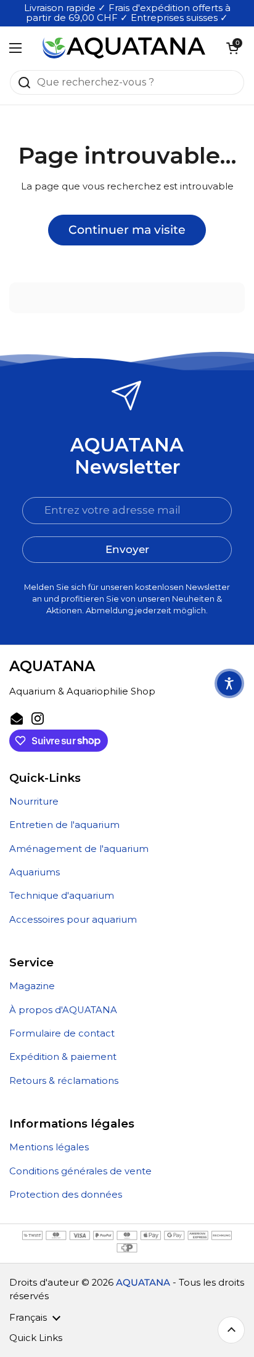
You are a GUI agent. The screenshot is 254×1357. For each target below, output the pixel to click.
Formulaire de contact (62, 1033)
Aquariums (34, 872)
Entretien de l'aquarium (64, 824)
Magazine (32, 986)
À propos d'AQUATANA (63, 1010)
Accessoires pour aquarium (73, 919)
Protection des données (65, 1194)
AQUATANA (143, 1282)
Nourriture (34, 801)
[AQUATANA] (124, 48)
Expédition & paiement (63, 1056)
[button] (232, 48)
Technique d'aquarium (61, 895)
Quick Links (35, 1337)
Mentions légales (49, 1147)
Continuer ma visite (127, 229)
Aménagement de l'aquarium (79, 848)
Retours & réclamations (63, 1080)
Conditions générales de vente (80, 1171)
